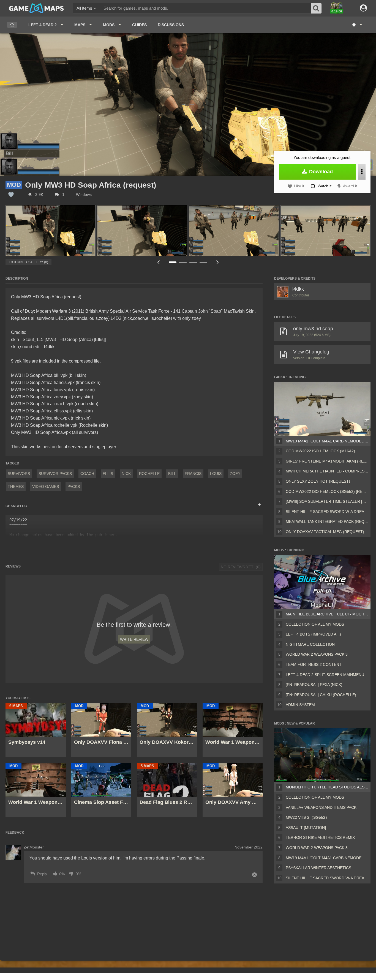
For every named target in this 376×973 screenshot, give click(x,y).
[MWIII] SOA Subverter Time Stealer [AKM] (327, 501)
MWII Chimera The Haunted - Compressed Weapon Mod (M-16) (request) (327, 471)
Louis (216, 473)
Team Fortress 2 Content (314, 664)
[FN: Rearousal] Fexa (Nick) (314, 684)
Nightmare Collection (310, 644)
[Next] (217, 262)
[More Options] (362, 172)
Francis (193, 473)
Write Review (134, 639)
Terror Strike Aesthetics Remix (320, 837)
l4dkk (298, 289)
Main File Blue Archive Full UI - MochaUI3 (327, 614)
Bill (172, 473)
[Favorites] (12, 25)
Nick (126, 473)
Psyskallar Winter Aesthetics (318, 868)
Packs (73, 486)
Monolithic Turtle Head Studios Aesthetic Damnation (327, 787)
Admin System (300, 704)
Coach (87, 473)
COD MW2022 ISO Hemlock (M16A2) (320, 451)
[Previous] (158, 262)
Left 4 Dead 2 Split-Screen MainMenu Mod (327, 674)
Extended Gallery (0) (28, 262)
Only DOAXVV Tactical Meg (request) (325, 531)
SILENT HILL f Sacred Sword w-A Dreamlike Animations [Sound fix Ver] (327, 511)
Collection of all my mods (315, 624)
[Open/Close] (259, 505)
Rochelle (149, 473)
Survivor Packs (55, 473)
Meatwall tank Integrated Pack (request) (327, 521)
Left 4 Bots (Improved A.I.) (313, 634)
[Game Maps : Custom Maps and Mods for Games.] (36, 8)
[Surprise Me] (357, 25)
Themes (16, 486)
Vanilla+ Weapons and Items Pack (321, 807)
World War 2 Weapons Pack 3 (317, 654)
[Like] (11, 194)
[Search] (316, 8)
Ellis (108, 473)
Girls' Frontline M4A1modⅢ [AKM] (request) (327, 461)
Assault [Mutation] (306, 827)
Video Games (45, 486)
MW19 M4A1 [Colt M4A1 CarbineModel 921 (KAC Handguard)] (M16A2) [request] (327, 441)
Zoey (235, 473)
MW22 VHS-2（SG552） (307, 817)
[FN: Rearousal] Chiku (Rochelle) (321, 695)
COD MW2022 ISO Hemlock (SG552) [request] (327, 491)
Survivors (19, 473)
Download (320, 171)
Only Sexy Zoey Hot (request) (318, 481)
